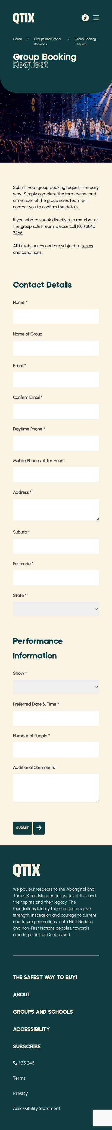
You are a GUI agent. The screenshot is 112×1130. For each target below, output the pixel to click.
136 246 (26, 1063)
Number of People (31, 735)
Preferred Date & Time (36, 704)
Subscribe (27, 1046)
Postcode (23, 563)
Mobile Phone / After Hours (38, 460)
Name (20, 302)
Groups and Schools (43, 1012)
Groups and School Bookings (47, 41)
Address (22, 492)
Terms (19, 1078)
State (20, 595)
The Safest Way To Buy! (45, 977)
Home (17, 39)
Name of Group (27, 334)
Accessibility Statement (36, 1108)
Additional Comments (34, 767)
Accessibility (31, 1029)
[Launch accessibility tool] (85, 18)
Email (19, 365)
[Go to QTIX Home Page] (24, 18)
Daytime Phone (29, 428)
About (21, 994)
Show (20, 673)
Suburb (21, 532)
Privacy (20, 1093)
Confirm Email (27, 397)
